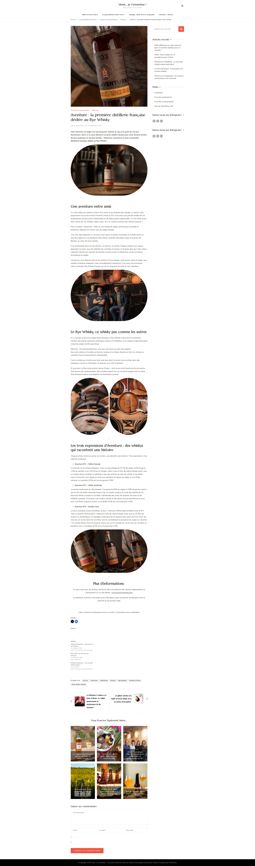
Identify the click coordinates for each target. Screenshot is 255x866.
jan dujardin (123, 680)
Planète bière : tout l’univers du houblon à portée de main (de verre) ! (109, 792)
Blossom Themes (152, 863)
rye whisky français (79, 684)
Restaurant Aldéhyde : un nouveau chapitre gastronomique (168, 63)
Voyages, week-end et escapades (141, 15)
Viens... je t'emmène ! (98, 863)
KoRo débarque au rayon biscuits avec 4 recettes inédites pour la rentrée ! (167, 47)
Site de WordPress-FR (163, 106)
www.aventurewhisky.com (122, 592)
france (113, 680)
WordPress (173, 863)
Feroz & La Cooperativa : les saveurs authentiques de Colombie (169, 77)
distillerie (104, 680)
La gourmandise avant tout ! (113, 15)
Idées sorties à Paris (90, 15)
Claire (73, 126)
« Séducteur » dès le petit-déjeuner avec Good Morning (109, 756)
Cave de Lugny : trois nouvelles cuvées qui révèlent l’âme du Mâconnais (82, 792)
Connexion (158, 92)
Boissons (95, 110)
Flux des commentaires (163, 101)
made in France (135, 680)
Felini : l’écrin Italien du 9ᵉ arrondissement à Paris (164, 55)
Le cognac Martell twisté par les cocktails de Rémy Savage (83, 756)
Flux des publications (163, 97)
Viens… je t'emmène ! (132, 4)
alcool (86, 680)
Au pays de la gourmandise (80, 110)
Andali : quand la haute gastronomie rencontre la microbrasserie (135, 793)
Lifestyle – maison (166, 15)
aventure (95, 680)
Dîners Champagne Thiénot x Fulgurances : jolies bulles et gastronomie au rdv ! (135, 755)
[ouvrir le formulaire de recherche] (182, 6)
